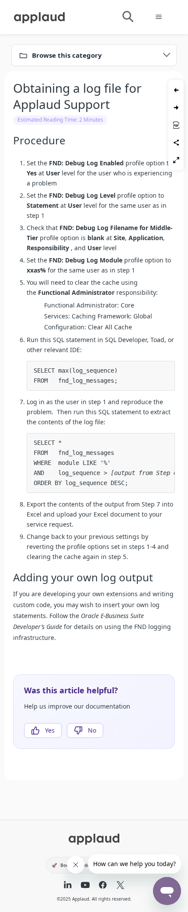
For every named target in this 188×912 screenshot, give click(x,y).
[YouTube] (85, 886)
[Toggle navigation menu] (158, 17)
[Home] (39, 16)
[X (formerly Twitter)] (120, 886)
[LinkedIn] (67, 886)
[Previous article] (176, 90)
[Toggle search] (127, 17)
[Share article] (176, 142)
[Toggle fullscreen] (176, 160)
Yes (50, 730)
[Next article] (176, 107)
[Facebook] (102, 886)
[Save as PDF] (176, 125)
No (92, 730)
